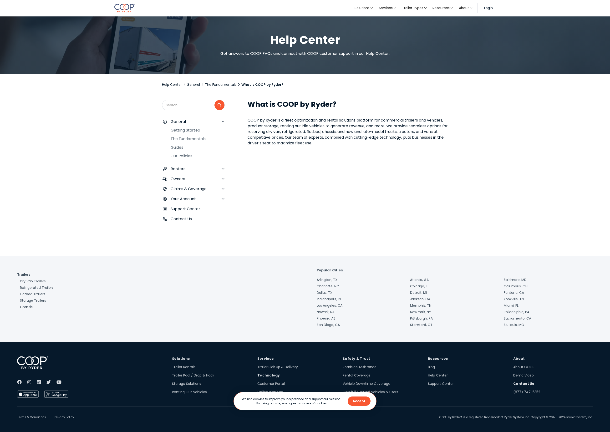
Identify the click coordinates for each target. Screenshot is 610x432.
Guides (177, 147)
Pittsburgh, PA (421, 318)
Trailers (23, 274)
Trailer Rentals (183, 367)
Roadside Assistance (359, 367)
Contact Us (181, 219)
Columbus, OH (516, 286)
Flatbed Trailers (32, 294)
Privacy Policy (64, 417)
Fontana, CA (514, 292)
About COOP (523, 367)
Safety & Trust (356, 358)
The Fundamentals (220, 84)
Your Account (183, 199)
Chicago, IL (419, 286)
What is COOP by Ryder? (262, 84)
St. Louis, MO (514, 324)
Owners (178, 179)
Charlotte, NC (328, 286)
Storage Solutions (186, 383)
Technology (268, 375)
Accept (359, 401)
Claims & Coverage (189, 189)
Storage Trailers (33, 300)
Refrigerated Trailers (37, 287)
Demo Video (523, 375)
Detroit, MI (418, 292)
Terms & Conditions (31, 417)
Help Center (172, 84)
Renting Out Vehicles (189, 392)
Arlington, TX (327, 279)
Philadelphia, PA (516, 312)
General (193, 84)
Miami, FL (511, 305)
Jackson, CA (420, 299)
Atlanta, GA (419, 279)
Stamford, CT (421, 324)
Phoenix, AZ (326, 318)
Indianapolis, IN (329, 299)
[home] (124, 8)
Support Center (185, 209)
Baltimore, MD (515, 279)
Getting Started (185, 130)
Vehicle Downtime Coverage (366, 383)
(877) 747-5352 (526, 392)
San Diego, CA (328, 324)
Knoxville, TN (514, 299)
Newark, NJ (325, 312)
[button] (364, 8)
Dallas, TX (324, 292)
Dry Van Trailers (33, 281)
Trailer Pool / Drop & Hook (193, 375)
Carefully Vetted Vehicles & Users (370, 392)
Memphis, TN (420, 305)
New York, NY (420, 312)
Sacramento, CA (517, 318)
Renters (178, 169)
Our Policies (181, 156)
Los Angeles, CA (329, 305)
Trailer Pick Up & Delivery (277, 367)
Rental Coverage (357, 375)
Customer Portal (271, 383)
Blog (431, 367)
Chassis (26, 307)
